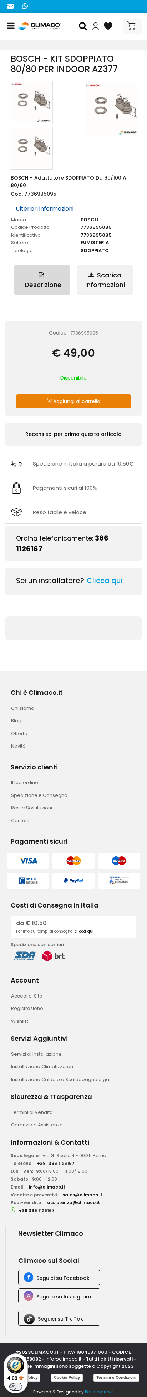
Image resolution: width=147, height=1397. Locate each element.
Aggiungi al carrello (76, 401)
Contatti (20, 820)
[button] (83, 26)
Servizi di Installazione (36, 1054)
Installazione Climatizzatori (42, 1066)
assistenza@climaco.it (73, 1203)
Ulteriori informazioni (45, 209)
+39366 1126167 (56, 1163)
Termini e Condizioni (116, 1377)
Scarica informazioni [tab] (105, 280)
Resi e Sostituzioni (31, 807)
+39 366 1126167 (37, 1210)
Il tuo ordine (24, 782)
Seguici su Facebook (63, 1278)
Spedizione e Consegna (39, 795)
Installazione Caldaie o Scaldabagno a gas (61, 1079)
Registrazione (27, 1008)
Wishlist (19, 1021)
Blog (16, 720)
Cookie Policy (67, 1377)
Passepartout (99, 1392)
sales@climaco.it (82, 1195)
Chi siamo (22, 708)
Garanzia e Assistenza (37, 1124)
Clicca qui (105, 581)
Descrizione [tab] (42, 284)
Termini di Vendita (32, 1112)
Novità (18, 746)
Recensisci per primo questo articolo (73, 434)
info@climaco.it (47, 1187)
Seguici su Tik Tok (60, 1318)
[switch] (15, 1387)
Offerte (19, 733)
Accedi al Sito (26, 996)
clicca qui (84, 931)
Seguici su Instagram (63, 1296)
